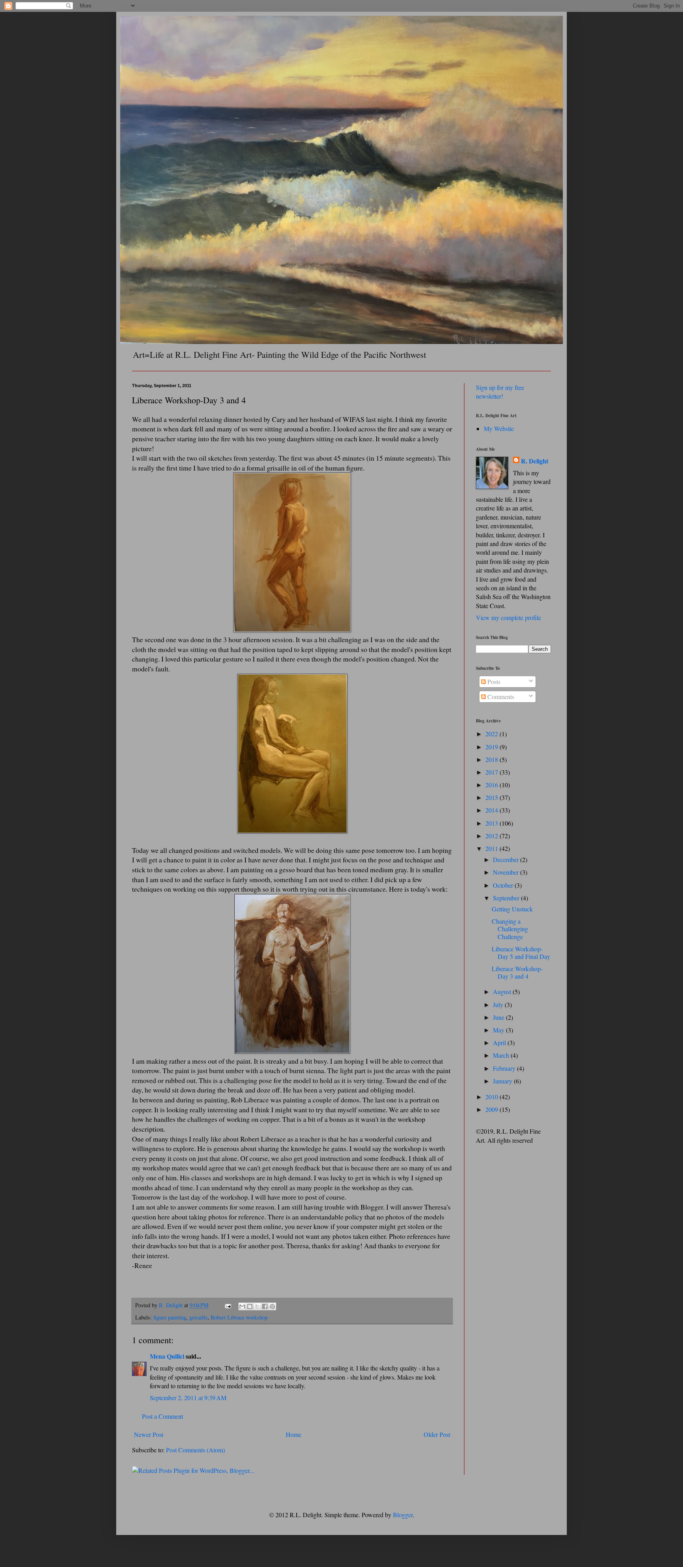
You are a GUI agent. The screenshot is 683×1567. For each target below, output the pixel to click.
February (505, 1068)
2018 (492, 759)
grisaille (198, 1317)
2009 (492, 1109)
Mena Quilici (167, 1356)
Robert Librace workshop (239, 1317)
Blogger (403, 1514)
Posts (493, 681)
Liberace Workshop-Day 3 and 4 (517, 972)
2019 (492, 747)
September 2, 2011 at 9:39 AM (188, 1397)
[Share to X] (257, 1306)
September (507, 898)
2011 (492, 848)
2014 (492, 810)
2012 (492, 836)
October (504, 885)
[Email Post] (227, 1305)
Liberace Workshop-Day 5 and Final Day (521, 952)
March (502, 1055)
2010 (492, 1097)
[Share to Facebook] (265, 1306)
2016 (492, 785)
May (499, 1030)
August (503, 991)
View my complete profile (508, 617)
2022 (492, 734)
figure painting (169, 1317)
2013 (492, 823)
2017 (492, 772)
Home (293, 1434)
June (499, 1017)
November (506, 872)
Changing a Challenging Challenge (510, 928)
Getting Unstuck (512, 909)
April (500, 1042)
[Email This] (242, 1306)
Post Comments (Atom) (195, 1450)
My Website (499, 428)
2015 (492, 797)
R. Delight (534, 461)
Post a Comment (162, 1416)
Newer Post (148, 1434)
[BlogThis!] (250, 1306)
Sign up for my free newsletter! (500, 391)
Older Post (437, 1434)
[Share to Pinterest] (272, 1306)
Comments (500, 696)
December (506, 859)
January (503, 1081)
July (499, 1004)
